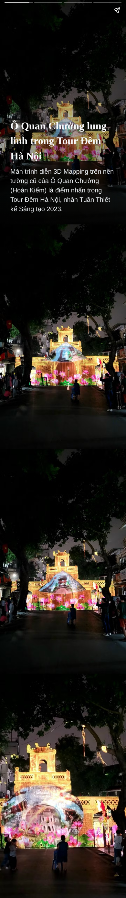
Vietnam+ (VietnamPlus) (15, 16)
